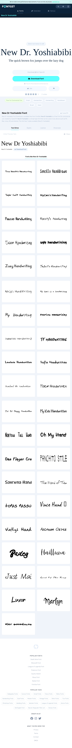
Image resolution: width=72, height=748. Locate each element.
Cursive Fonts (26, 694)
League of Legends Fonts (49, 703)
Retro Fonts (55, 698)
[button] (63, 6)
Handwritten (38, 100)
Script (28, 100)
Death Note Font (36, 659)
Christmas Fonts (8, 703)
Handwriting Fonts (7, 698)
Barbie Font (36, 681)
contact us (55, 1)
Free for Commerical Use (14, 100)
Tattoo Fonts (60, 694)
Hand (39, 105)
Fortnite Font (36, 684)
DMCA (36, 740)
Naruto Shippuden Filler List (36, 708)
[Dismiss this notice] (70, 1)
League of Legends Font (36, 666)
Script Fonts (37, 694)
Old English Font (19, 708)
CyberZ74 (65, 113)
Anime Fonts (65, 703)
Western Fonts (33, 703)
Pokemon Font (36, 670)
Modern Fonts (32, 698)
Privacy (36, 730)
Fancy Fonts (48, 694)
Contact (36, 737)
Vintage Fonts (44, 698)
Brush (32, 105)
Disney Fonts (52, 708)
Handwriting (50, 100)
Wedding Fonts (20, 703)
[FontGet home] (8, 6)
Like (30, 88)
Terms (36, 733)
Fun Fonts (66, 698)
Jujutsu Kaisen (36, 674)
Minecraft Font (36, 663)
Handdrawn (61, 100)
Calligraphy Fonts (12, 694)
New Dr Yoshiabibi (46, 116)
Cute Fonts (20, 698)
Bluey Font (36, 677)
